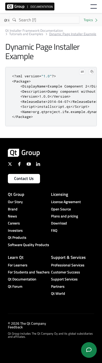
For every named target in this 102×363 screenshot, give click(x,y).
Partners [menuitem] (58, 286)
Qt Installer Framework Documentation (34, 30)
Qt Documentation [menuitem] (22, 279)
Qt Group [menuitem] (16, 194)
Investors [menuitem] (15, 230)
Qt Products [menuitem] (17, 237)
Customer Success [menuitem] (65, 272)
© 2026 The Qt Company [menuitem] (27, 323)
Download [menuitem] (59, 223)
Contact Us (24, 178)
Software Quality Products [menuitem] (28, 244)
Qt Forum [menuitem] (15, 286)
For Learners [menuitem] (17, 265)
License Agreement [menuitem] (66, 201)
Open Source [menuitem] (61, 209)
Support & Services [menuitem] (68, 257)
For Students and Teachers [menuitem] (29, 272)
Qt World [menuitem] (58, 293)
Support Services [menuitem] (64, 279)
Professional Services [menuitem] (67, 265)
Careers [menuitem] (14, 223)
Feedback (15, 327)
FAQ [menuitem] (54, 230)
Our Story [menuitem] (15, 201)
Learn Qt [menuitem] (16, 257)
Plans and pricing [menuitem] (64, 216)
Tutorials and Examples (26, 34)
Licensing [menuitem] (59, 194)
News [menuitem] (12, 216)
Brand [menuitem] (13, 209)
